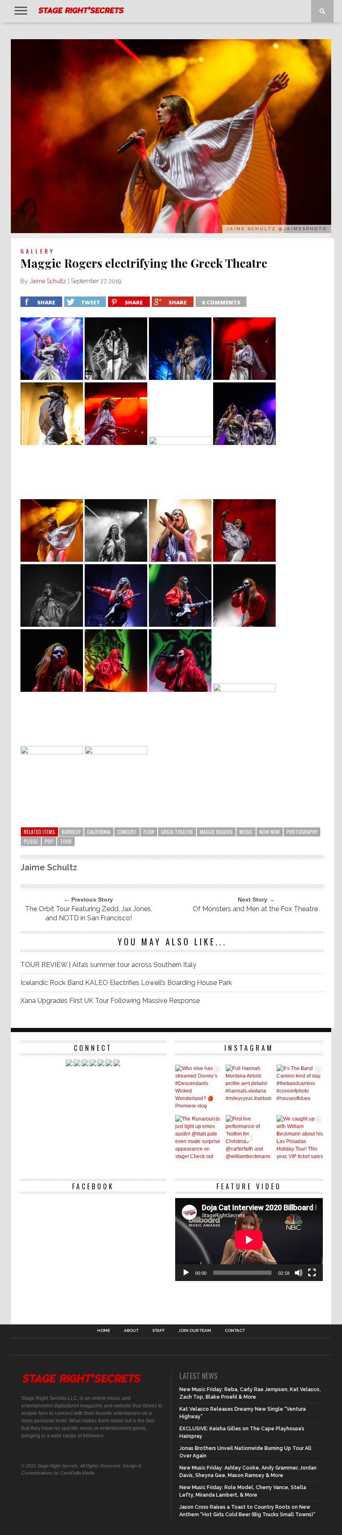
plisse (31, 841)
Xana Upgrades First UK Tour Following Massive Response (110, 1001)
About (131, 1331)
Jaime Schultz (48, 281)
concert (127, 831)
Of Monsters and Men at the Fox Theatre (255, 909)
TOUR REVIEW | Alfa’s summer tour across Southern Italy (108, 965)
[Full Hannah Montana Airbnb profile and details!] (249, 1088)
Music (246, 831)
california (99, 831)
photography (302, 831)
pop (49, 841)
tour (66, 841)
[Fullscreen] (312, 1273)
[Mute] (298, 1273)
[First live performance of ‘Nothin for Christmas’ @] (249, 1138)
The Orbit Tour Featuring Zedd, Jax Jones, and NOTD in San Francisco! (88, 913)
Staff (158, 1331)
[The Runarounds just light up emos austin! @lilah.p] (198, 1138)
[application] (249, 1239)
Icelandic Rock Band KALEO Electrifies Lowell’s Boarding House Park (126, 983)
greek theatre (177, 831)
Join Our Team (195, 1331)
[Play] (186, 1273)
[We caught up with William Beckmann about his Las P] (300, 1138)
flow (148, 831)
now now (269, 831)
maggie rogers (216, 831)
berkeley (71, 831)
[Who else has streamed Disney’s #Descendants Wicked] (198, 1088)
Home (103, 1331)
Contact (235, 1331)
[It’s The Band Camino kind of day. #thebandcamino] (300, 1088)
